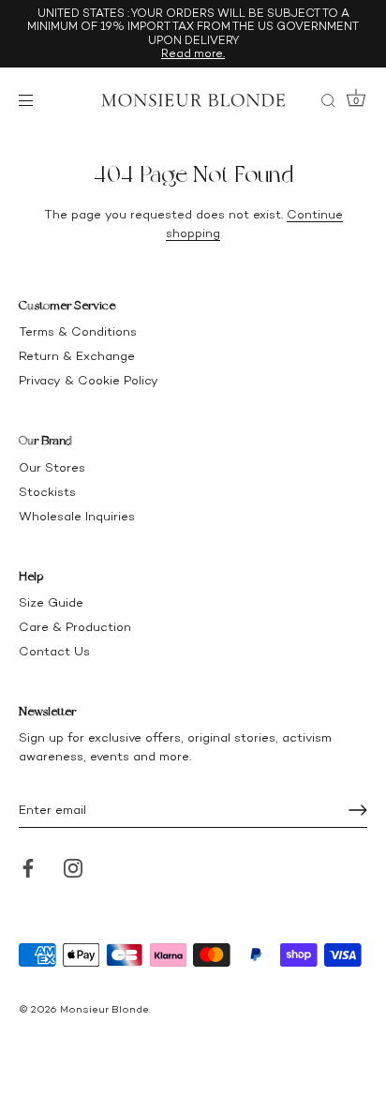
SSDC (82, 1023)
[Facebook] (28, 867)
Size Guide (51, 602)
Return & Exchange (77, 356)
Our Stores (52, 467)
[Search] (328, 103)
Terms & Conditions (78, 331)
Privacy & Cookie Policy (88, 380)
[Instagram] (73, 867)
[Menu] (30, 100)
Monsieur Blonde (104, 1009)
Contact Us (54, 651)
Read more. (193, 53)
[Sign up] (358, 810)
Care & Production (75, 627)
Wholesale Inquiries (77, 516)
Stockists (47, 492)
